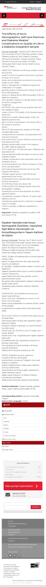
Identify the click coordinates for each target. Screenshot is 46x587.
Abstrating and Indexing (17, 524)
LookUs (14, 583)
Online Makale (26, 583)
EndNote (6, 421)
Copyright (12, 526)
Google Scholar (8, 449)
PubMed (6, 446)
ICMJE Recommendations (18, 538)
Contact (38, 2)
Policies (11, 535)
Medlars (6, 428)
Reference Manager (10, 435)
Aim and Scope (14, 530)
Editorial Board (14, 532)
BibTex (6, 425)
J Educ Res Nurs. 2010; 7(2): (10, 29)
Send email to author (10, 439)
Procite (6, 432)
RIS (5, 418)
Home (32, 2)
